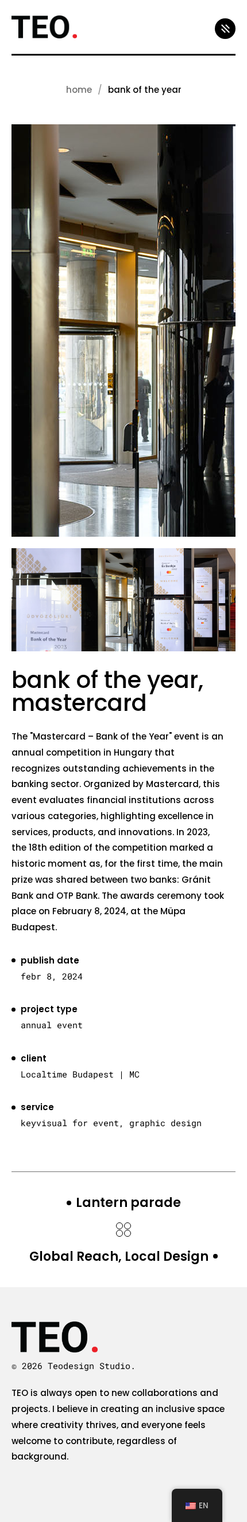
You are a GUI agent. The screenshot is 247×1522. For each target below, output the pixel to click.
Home (79, 90)
